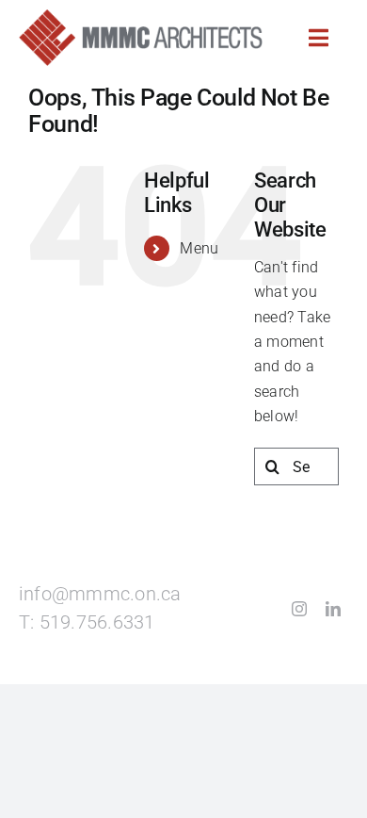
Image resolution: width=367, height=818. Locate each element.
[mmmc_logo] (141, 16)
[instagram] (299, 608)
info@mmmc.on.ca (100, 594)
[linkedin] (333, 608)
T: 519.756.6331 (87, 622)
